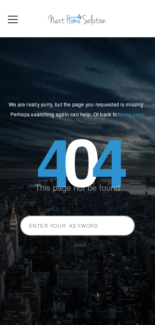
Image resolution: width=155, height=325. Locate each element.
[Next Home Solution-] (77, 18)
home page (131, 114)
